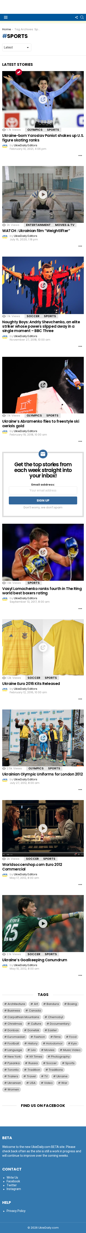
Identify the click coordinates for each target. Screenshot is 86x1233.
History (32, 1043)
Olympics (35, 130)
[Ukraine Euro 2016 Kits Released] (43, 647)
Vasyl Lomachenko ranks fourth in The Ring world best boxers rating (42, 591)
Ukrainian (14, 1083)
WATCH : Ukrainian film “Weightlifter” (36, 230)
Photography (60, 1056)
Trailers (12, 1076)
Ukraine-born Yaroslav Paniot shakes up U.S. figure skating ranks (43, 138)
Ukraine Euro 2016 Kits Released (31, 683)
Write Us (12, 1177)
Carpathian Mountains (23, 1017)
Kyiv (74, 1043)
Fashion (39, 1037)
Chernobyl (55, 1017)
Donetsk (33, 1030)
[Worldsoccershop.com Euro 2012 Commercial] (43, 828)
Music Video (71, 1050)
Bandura (53, 1004)
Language (14, 1050)
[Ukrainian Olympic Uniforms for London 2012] (43, 737)
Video (48, 1083)
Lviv (33, 1050)
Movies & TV (64, 225)
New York (14, 1056)
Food (73, 1037)
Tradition (34, 1070)
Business (13, 1010)
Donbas (13, 1030)
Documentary (59, 1024)
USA (33, 1083)
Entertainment (38, 225)
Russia (33, 1063)
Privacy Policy (16, 1211)
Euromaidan (16, 1037)
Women (13, 1089)
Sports (53, 130)
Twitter (12, 1185)
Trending (18, 72)
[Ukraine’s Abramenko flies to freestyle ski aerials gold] (43, 385)
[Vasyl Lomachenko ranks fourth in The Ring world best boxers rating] (43, 552)
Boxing (72, 1004)
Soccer (33, 316)
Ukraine (61, 1076)
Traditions (56, 1070)
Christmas (14, 1024)
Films (57, 1037)
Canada (35, 1010)
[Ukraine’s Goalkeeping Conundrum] (43, 923)
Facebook (13, 1181)
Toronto (13, 1070)
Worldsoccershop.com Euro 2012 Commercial (32, 867)
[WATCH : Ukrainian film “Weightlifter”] (43, 194)
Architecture (16, 1004)
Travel (31, 1076)
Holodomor (54, 1043)
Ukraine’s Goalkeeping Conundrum (34, 960)
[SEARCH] (82, 17)
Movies (49, 1050)
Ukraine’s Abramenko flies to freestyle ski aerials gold (40, 423)
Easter (52, 1030)
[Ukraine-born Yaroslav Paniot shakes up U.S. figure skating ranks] (43, 99)
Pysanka (13, 1063)
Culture (36, 1024)
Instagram (14, 1189)
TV (46, 1076)
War (64, 1083)
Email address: (43, 485)
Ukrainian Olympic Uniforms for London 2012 (42, 774)
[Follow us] (76, 17)
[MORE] (80, 155)
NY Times (36, 1056)
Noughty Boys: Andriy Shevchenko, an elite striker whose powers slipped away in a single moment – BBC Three (41, 326)
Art (36, 1004)
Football (13, 1043)
